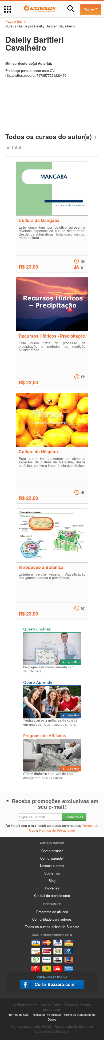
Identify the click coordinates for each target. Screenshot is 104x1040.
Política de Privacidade (57, 830)
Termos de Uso (19, 1014)
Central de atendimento (52, 895)
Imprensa (52, 888)
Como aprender (52, 858)
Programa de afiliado (52, 911)
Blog (52, 880)
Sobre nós (52, 873)
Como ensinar (52, 850)
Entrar (89, 9)
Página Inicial (15, 21)
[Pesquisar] (71, 9)
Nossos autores (52, 865)
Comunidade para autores (52, 919)
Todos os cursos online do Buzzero (52, 926)
